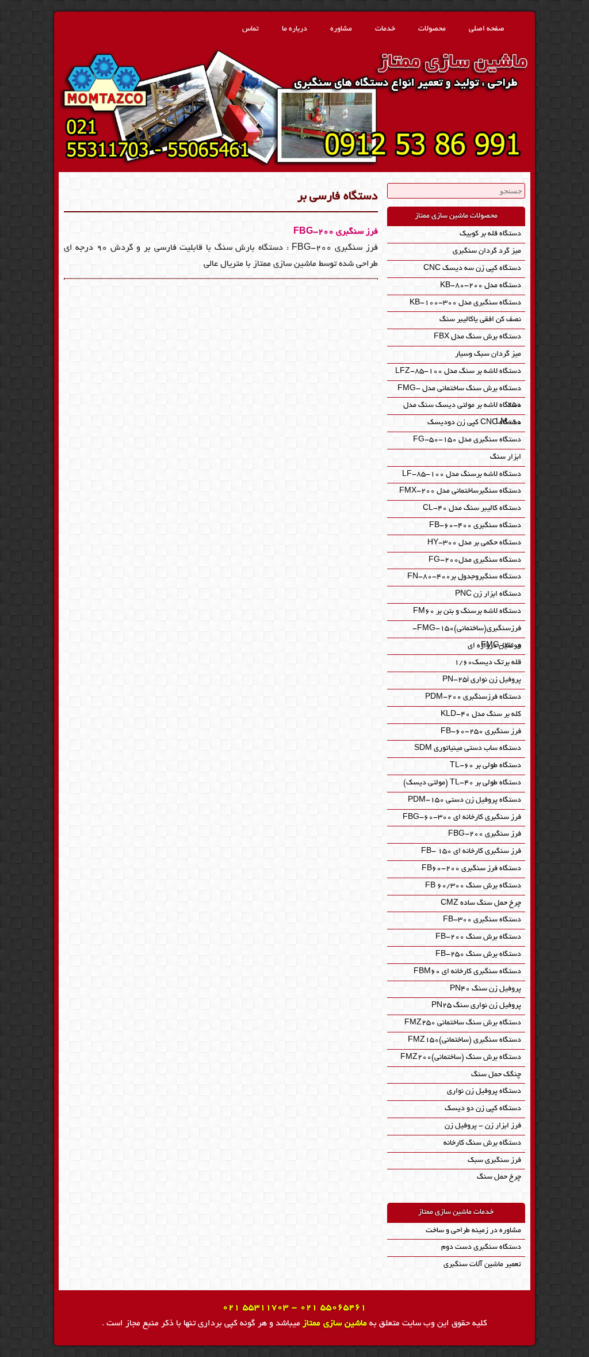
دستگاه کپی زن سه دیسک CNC (472, 268)
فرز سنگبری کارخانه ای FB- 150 (471, 851)
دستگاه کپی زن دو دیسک (483, 1108)
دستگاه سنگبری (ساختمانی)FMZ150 (464, 1040)
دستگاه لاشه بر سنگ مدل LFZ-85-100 (458, 371)
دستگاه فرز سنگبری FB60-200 (471, 868)
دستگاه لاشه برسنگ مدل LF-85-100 (461, 474)
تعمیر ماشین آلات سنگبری (482, 1264)
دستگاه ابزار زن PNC (488, 594)
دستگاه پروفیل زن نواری (484, 1091)
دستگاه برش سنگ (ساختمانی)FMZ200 (460, 1057)
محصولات (432, 29)
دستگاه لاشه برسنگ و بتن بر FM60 (467, 611)
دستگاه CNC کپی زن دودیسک (474, 422)
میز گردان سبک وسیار (488, 354)
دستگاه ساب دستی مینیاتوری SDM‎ (467, 748)
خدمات (385, 29)
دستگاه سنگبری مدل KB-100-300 (465, 303)
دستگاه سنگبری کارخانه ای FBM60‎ (467, 971)
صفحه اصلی (486, 29)
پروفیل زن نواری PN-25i (481, 680)
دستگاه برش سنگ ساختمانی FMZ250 (462, 1023)
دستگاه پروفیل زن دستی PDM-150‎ (464, 800)
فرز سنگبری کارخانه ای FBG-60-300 (462, 817)
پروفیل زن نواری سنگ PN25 (476, 1005)
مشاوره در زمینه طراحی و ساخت (473, 1230)
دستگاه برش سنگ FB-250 (478, 954)
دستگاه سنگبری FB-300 (482, 920)
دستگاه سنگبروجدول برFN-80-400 (464, 577)
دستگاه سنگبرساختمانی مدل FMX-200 (460, 491)
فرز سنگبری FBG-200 (335, 232)
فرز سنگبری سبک (494, 1160)
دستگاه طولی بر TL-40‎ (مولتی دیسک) (462, 783)
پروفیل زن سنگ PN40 (485, 989)
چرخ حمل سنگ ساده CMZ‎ (481, 903)
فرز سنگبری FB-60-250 (481, 731)
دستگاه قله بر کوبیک (490, 234)
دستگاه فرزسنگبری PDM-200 (473, 697)
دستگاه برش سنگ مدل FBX (477, 337)
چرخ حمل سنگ (499, 1177)
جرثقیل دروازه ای (494, 646)
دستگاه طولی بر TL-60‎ (485, 765)
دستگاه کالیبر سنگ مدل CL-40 (472, 508)
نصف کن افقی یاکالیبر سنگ (480, 319)
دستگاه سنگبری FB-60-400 (475, 525)
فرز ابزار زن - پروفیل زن (483, 1126)
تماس (250, 29)
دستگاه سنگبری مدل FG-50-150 (467, 440)
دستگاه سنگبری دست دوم (481, 1247)
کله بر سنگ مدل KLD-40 (481, 714)
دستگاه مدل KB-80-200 (480, 285)
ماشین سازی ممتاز (335, 1323)
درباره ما (294, 29)
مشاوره (341, 29)
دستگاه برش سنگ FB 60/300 (473, 886)
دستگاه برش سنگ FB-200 (478, 937)
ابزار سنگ (505, 457)
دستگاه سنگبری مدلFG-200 (475, 560)
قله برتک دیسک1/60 (487, 662)
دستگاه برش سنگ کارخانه (482, 1143)
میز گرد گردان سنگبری (487, 251)
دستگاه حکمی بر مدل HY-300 (474, 543)
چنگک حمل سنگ (496, 1074)
